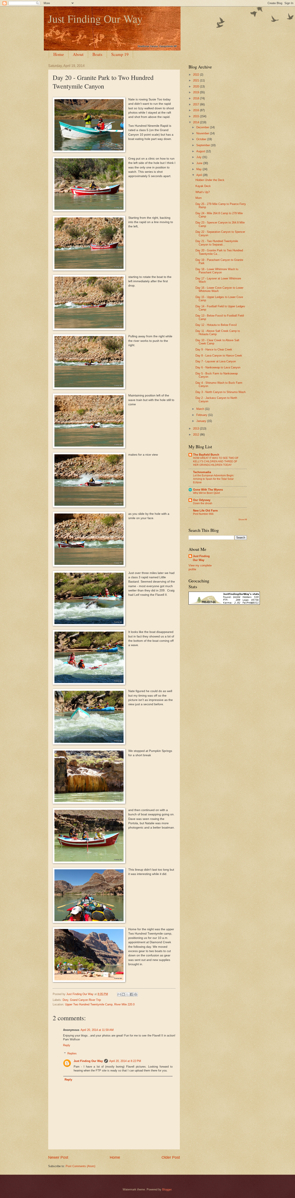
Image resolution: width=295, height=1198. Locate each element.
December (203, 127)
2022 (196, 74)
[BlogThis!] (123, 994)
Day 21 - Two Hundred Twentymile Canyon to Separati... (216, 242)
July (199, 157)
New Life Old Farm (205, 510)
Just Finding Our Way (95, 18)
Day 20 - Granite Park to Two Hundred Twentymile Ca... (219, 252)
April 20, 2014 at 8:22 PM (125, 1061)
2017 (196, 104)
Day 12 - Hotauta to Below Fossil (216, 324)
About (78, 54)
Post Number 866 (203, 513)
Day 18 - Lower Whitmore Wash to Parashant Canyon (216, 271)
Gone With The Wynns (208, 489)
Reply (66, 1045)
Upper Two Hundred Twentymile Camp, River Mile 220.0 (100, 1004)
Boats (97, 54)
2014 (196, 122)
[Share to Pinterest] (135, 994)
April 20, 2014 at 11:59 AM (97, 1030)
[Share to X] (127, 994)
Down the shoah (202, 503)
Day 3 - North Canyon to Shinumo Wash (220, 392)
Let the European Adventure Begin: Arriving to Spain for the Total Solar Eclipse (213, 479)
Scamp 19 (119, 54)
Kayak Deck (203, 186)
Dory (65, 1000)
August (201, 151)
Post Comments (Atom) (80, 1166)
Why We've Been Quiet (206, 492)
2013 (196, 428)
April (199, 175)
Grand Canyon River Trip (85, 1000)
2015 (196, 116)
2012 (196, 434)
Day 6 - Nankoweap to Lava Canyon (217, 367)
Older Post (171, 1157)
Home (58, 54)
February (202, 415)
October (201, 139)
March (200, 408)
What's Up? (202, 192)
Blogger (166, 1189)
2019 (196, 92)
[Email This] (119, 994)
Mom (198, 198)
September (203, 145)
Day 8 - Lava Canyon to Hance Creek (218, 355)
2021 (196, 80)
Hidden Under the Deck (209, 180)
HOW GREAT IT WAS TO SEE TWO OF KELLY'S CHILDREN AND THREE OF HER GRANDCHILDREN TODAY (215, 461)
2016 (196, 110)
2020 (196, 86)
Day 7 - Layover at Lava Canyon (215, 361)
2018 (196, 98)
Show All (242, 519)
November (203, 133)
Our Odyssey (201, 500)
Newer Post (58, 1157)
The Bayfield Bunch (206, 454)
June (199, 163)
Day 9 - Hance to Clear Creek (213, 349)
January (201, 421)
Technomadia (202, 472)
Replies (72, 1053)
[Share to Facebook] (131, 994)
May (199, 169)
